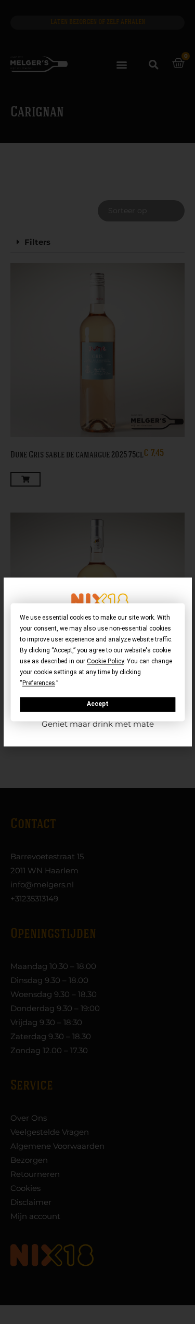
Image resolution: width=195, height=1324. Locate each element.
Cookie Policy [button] (105, 661)
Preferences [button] (38, 683)
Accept (98, 704)
